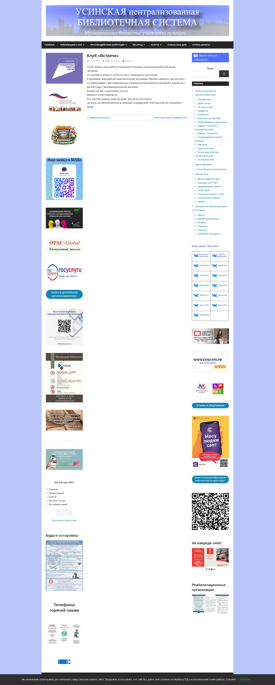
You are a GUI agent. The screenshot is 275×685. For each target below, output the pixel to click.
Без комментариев (58, 504)
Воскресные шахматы (208, 218)
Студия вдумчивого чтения (211, 194)
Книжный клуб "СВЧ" (208, 183)
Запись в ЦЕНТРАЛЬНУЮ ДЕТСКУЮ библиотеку (64, 294)
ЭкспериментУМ (206, 159)
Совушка (202, 230)
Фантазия (202, 144)
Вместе (201, 215)
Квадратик (203, 111)
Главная (49, 45)
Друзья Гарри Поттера (209, 179)
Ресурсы (138, 45)
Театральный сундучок (209, 198)
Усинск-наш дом (176, 45)
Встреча (129, 61)
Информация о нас (71, 45)
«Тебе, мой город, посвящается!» (169, 117)
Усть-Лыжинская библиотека (212, 169)
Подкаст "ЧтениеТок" (208, 133)
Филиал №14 (202, 174)
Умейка (201, 201)
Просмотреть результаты (64, 520)
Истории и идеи (205, 107)
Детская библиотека (206, 95)
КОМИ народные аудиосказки (212, 122)
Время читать (204, 103)
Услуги (155, 45)
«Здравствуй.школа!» (99, 117)
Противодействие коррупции (107, 45)
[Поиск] (224, 73)
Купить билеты (201, 45)
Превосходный (56, 493)
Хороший (53, 489)
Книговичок (203, 114)
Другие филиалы (204, 164)
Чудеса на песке (206, 148)
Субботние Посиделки (209, 234)
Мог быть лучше (57, 500)
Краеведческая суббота (209, 186)
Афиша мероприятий (206, 91)
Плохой (52, 497)
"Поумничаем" (205, 99)
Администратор (112, 61)
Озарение (202, 226)
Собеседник (204, 190)
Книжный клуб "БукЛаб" (209, 118)
